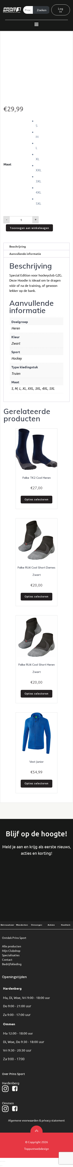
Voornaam (21, 876)
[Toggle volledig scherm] (1, 1161)
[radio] (53, 123)
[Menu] (36, 24)
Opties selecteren (36, 499)
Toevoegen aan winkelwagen (29, 228)
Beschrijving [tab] (17, 246)
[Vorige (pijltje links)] (0, 1165)
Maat (7, 164)
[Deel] (3, 1161)
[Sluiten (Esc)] (4, 1161)
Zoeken (41, 10)
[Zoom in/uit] (0, 1161)
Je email (25, 893)
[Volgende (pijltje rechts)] (1, 1165)
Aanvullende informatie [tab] (25, 253)
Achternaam (51, 876)
